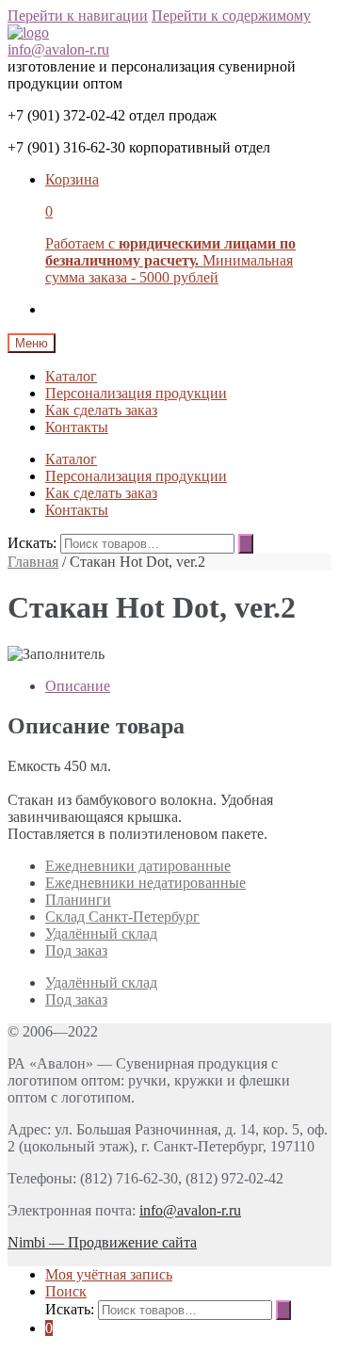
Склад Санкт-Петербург (122, 917)
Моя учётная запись (108, 1274)
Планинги (78, 900)
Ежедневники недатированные (145, 883)
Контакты (76, 427)
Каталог (71, 376)
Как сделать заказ (101, 410)
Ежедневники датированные (138, 866)
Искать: (32, 543)
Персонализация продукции (136, 393)
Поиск (66, 1291)
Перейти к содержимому (231, 16)
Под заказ (76, 950)
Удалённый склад (101, 933)
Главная (33, 562)
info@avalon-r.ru (58, 49)
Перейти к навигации (78, 16)
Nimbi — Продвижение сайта (102, 1242)
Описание (77, 686)
